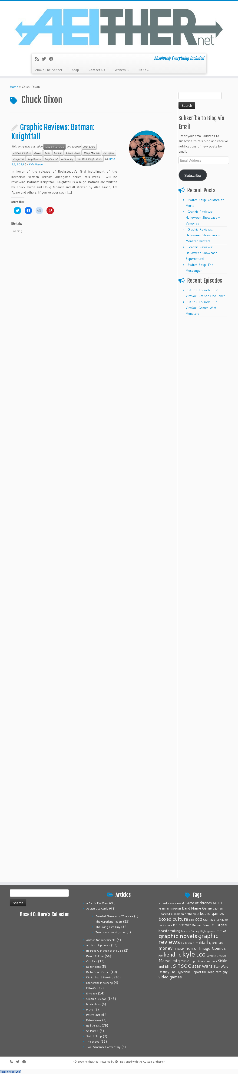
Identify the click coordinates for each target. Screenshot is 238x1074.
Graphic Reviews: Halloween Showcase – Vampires (202, 217)
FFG (221, 930)
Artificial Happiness (98, 945)
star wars (202, 965)
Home (14, 86)
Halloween (187, 943)
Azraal (37, 152)
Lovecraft (212, 955)
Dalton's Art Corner (97, 972)
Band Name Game (197, 908)
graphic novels (178, 936)
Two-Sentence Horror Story (103, 1047)
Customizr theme (153, 1062)
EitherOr (91, 988)
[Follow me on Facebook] (52, 59)
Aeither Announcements (101, 940)
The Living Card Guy (108, 927)
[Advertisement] (203, 389)
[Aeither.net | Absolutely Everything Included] (119, 26)
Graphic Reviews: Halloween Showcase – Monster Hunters (202, 235)
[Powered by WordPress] (116, 1060)
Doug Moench (91, 152)
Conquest (222, 920)
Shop (75, 69)
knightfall (18, 159)
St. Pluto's (92, 1031)
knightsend (51, 159)
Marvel (165, 961)
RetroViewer (93, 1020)
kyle (188, 954)
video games (170, 977)
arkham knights (21, 152)
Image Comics (212, 948)
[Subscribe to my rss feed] (38, 59)
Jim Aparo (108, 152)
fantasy (185, 931)
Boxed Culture (95, 956)
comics (209, 919)
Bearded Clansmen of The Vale (114, 916)
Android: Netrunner (170, 908)
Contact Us (96, 69)
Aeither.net (91, 1062)
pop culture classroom (203, 961)
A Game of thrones (197, 902)
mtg (176, 961)
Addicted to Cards (97, 908)
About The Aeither (48, 69)
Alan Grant (89, 146)
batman (58, 152)
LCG (200, 954)
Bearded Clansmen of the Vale (104, 951)
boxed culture (173, 919)
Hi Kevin (179, 949)
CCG (198, 919)
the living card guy (215, 972)
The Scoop (92, 1042)
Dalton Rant (93, 967)
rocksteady (67, 159)
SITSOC (182, 966)
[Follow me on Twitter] (45, 59)
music (185, 961)
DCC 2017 (184, 925)
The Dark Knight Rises (89, 159)
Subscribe (192, 175)
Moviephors (93, 1004)
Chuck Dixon (73, 152)
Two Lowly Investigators (111, 932)
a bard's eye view (170, 903)
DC (175, 925)
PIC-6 (89, 1009)
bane (47, 152)
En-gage (91, 993)
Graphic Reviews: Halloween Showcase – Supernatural (202, 253)
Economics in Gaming (99, 983)
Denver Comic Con (204, 925)
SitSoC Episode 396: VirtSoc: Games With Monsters (201, 308)
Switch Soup (94, 1036)
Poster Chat (93, 1015)
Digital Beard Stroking (99, 977)
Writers (120, 69)
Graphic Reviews (54, 146)
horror (191, 948)
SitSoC (143, 69)
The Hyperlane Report (109, 921)
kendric (172, 954)
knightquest (34, 159)
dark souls (165, 925)
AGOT (218, 902)
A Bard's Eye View (97, 903)
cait (191, 919)
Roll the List (93, 1025)
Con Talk (91, 961)
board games (212, 913)
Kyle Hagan (35, 164)
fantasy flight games (203, 931)
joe (161, 955)
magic (222, 955)
